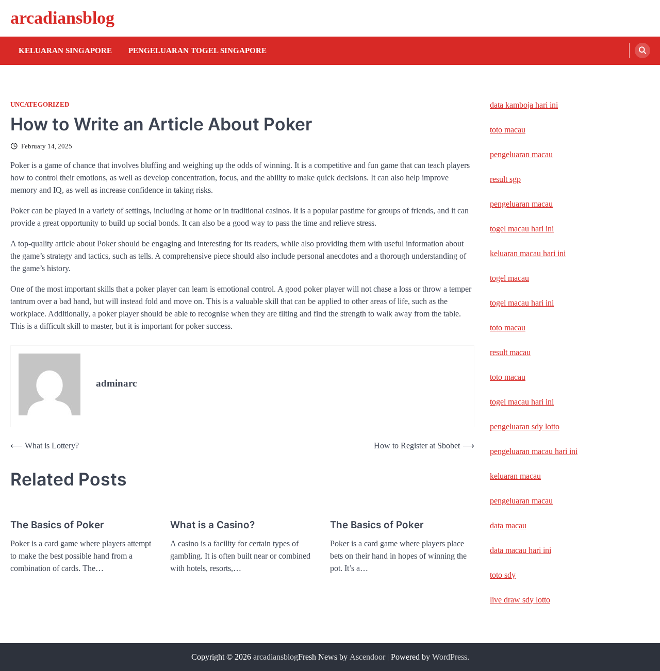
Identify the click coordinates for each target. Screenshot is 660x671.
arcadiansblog (62, 17)
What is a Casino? (212, 525)
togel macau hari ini (522, 302)
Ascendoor (367, 656)
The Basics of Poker (57, 525)
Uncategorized (39, 104)
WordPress (449, 656)
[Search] (642, 50)
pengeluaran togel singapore (197, 50)
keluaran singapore (65, 50)
